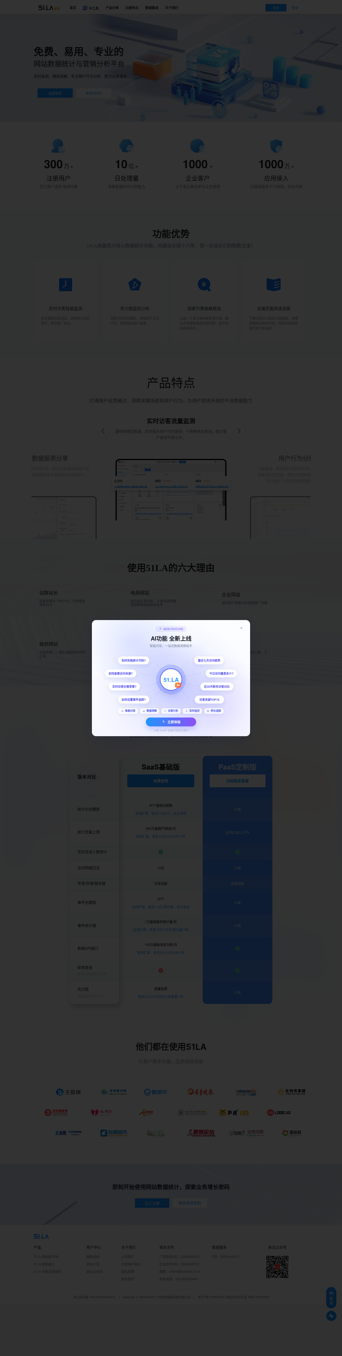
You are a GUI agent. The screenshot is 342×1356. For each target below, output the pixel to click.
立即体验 (174, 721)
